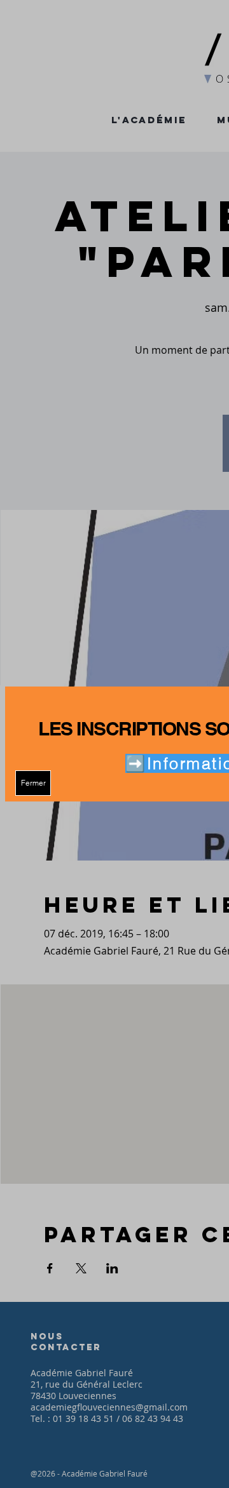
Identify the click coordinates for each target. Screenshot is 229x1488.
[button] (33, 783)
